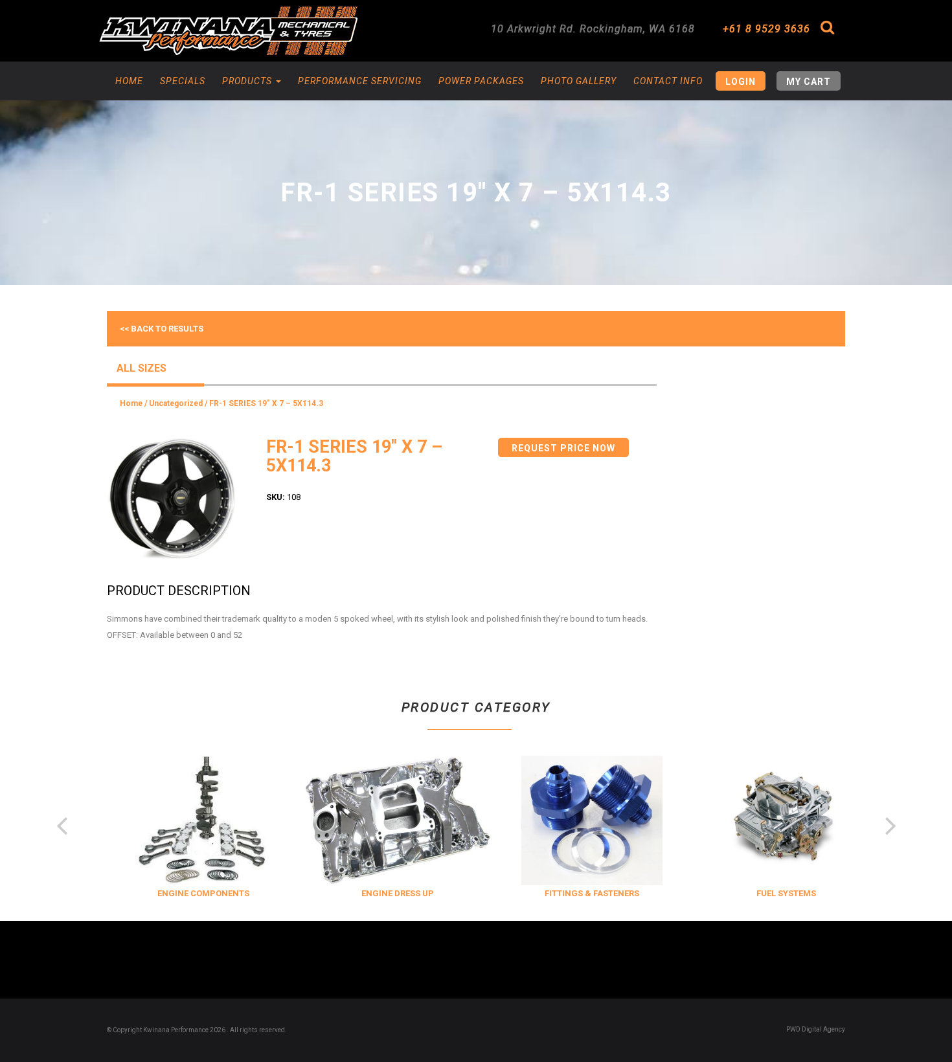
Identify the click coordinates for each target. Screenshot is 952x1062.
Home (129, 81)
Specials (182, 81)
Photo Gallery (579, 81)
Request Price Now (563, 448)
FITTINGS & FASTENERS (579, 893)
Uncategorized (176, 403)
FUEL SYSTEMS (774, 893)
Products (248, 81)
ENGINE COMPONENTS (191, 893)
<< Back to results (161, 328)
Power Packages (481, 81)
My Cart (808, 81)
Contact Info (668, 81)
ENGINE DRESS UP (385, 893)
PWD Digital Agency (815, 1029)
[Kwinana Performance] (227, 31)
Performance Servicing (360, 81)
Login (740, 81)
